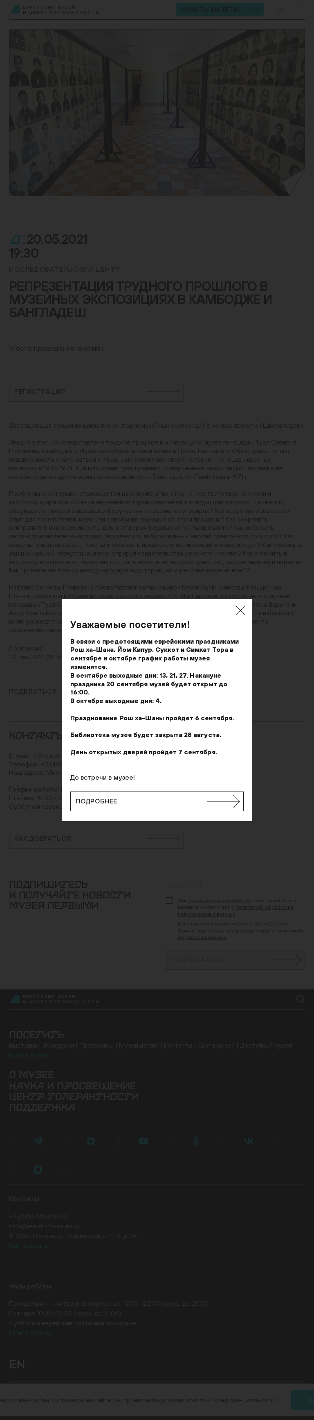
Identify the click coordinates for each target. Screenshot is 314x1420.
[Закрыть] (240, 610)
